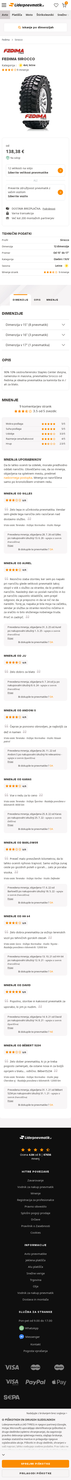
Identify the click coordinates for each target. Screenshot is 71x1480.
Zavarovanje (35, 1180)
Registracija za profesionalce (35, 1200)
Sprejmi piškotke (35, 1463)
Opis (37, 299)
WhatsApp (31, 1328)
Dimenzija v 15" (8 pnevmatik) (27, 325)
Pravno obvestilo (36, 1206)
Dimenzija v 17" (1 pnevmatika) (28, 345)
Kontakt (35, 1344)
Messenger (32, 1337)
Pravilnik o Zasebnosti (35, 1226)
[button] (21, 758)
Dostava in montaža (35, 1299)
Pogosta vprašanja (35, 1351)
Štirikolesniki (45, 15)
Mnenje (52, 299)
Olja (35, 1286)
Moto (29, 15)
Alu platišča (35, 1267)
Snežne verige (36, 1273)
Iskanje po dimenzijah (37, 27)
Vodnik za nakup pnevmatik (35, 1187)
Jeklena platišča (35, 1260)
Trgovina (35, 1280)
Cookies (35, 1232)
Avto (5, 15)
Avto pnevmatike (35, 1254)
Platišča (17, 15)
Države (35, 1219)
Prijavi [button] (10, 545)
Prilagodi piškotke (35, 1473)
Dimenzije (20, 299)
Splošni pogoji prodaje (35, 1213)
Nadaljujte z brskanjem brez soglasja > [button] (47, 1413)
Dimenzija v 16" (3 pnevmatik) (27, 335)
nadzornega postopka (18, 477)
